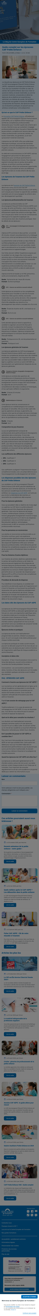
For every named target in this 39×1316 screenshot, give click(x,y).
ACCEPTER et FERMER (29, 1296)
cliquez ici (13, 1309)
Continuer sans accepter (29, 1313)
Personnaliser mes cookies (13, 1306)
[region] (19, 1305)
